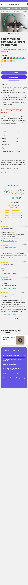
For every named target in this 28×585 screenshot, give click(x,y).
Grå (17, 58)
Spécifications (4, 128)
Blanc (2, 58)
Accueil (2, 8)
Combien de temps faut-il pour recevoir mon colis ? (12, 360)
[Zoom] (25, 15)
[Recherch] (23, 4)
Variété (5, 58)
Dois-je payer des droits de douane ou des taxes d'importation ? (12, 369)
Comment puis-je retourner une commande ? (10, 383)
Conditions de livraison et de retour (9, 168)
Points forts (4, 84)
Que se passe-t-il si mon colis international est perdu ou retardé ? (11, 378)
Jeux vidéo (8, 8)
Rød (11, 58)
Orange (5, 61)
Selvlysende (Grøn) (14, 61)
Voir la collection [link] (7, 343)
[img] (4, 226)
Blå (8, 58)
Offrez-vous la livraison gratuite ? (11, 364)
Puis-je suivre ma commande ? (10, 373)
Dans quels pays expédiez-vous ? (11, 355)
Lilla (23, 58)
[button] (8, 210)
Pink (8, 61)
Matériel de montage (6, 157)
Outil (20, 8)
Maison (2, 11)
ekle (14, 172)
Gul (2, 61)
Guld (11, 61)
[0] (26, 4)
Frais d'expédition (10, 49)
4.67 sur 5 (17, 205)
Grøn (14, 58)
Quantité (3, 64)
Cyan (20, 58)
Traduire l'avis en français (10, 241)
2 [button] (13, 318)
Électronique (14, 8)
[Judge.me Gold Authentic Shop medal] (14, 192)
